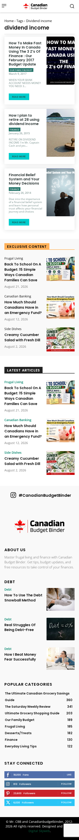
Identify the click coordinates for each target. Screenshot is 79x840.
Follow (66, 784)
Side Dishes (13, 328)
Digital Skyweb (39, 831)
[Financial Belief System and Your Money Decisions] (61, 192)
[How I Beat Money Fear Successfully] (61, 658)
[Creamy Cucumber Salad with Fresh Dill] (61, 339)
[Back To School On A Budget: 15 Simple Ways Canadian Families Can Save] (61, 269)
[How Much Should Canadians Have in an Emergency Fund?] (61, 307)
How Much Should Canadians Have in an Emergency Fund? (23, 307)
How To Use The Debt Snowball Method (23, 598)
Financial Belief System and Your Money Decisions (24, 179)
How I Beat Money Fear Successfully (20, 657)
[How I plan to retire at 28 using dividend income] (61, 133)
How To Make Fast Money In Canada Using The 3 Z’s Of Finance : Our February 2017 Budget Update (25, 54)
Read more (19, 96)
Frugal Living (13, 258)
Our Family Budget (21, 70)
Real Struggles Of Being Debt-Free (20, 627)
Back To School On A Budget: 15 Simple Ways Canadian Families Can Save (22, 272)
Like (69, 774)
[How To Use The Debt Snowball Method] (61, 599)
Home (9, 21)
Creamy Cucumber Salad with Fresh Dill (22, 337)
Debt (8, 589)
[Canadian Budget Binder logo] (39, 526)
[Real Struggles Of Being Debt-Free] (61, 629)
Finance (14, 129)
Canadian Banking (17, 296)
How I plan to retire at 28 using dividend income (24, 119)
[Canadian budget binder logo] (36, 6)
